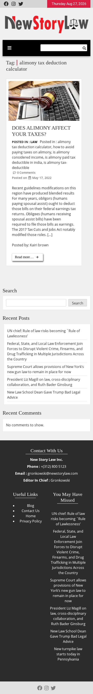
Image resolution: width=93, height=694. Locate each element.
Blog (30, 505)
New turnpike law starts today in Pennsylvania (68, 654)
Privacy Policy (31, 521)
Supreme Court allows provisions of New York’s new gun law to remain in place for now (68, 590)
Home (31, 516)
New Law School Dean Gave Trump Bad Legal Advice (68, 636)
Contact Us (31, 510)
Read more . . (24, 257)
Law (33, 142)
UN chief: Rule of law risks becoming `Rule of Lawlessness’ (68, 518)
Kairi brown (39, 245)
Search (10, 290)
